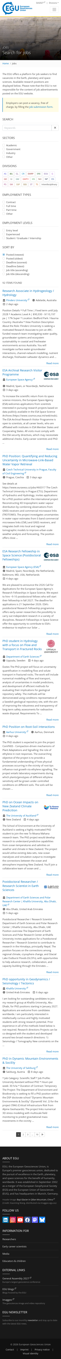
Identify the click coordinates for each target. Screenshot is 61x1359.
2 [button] (23, 1134)
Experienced (13, 234)
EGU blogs (8, 1289)
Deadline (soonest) (16, 262)
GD (5, 179)
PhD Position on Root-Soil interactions (28, 727)
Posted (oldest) (14, 258)
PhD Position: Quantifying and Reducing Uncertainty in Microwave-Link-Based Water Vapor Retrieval (29, 460)
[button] (55, 128)
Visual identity (30, 1353)
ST (31, 184)
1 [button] (18, 1134)
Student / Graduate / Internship (23, 238)
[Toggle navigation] (54, 9)
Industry (10, 153)
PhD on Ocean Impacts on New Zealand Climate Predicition (20, 806)
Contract (11, 202)
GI (11, 179)
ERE (39, 173)
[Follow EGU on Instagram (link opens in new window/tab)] (13, 1220)
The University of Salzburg (20, 1067)
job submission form (41, 106)
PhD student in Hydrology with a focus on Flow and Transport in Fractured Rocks (22, 645)
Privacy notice (42, 1349)
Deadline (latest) (15, 266)
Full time (11, 206)
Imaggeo (7, 1299)
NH (39, 179)
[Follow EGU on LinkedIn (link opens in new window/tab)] (5, 1220)
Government (13, 149)
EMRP (31, 173)
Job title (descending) (17, 274)
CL (17, 173)
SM (11, 184)
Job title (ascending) (17, 270)
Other (9, 156)
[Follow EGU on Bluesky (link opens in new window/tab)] (42, 1220)
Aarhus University (16, 732)
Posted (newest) (15, 254)
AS (5, 173)
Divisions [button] (53, 2)
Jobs (14, 63)
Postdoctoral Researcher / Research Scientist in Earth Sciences (20, 886)
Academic (11, 145)
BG (11, 173)
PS (5, 184)
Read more (52, 363)
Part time (11, 209)
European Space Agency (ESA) (22, 567)
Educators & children (14, 1261)
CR (23, 173)
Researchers (9, 1239)
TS (37, 184)
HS (33, 179)
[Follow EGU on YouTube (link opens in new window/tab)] (20, 1220)
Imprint (24, 1349)
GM (17, 179)
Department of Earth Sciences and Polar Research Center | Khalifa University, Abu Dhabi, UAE (29, 901)
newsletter (33, 1320)
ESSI (46, 173)
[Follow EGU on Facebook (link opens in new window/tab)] (27, 1220)
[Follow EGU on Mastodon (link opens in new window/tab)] (35, 1220)
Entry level (12, 230)
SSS (25, 184)
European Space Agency (19, 379)
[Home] (17, 8)
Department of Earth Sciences (22, 656)
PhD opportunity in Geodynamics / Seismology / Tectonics (26, 981)
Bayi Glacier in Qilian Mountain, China (35, 1199)
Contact (10, 1349)
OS (52, 179)
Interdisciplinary (49, 184)
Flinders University (16, 300)
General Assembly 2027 (15, 1278)
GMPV (26, 179)
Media (5, 1253)
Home (5, 63)
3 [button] (27, 1134)
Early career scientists (14, 1246)
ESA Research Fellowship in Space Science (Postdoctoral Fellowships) (21, 555)
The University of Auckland (21, 815)
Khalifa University (16, 988)
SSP (18, 184)
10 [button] (37, 1134)
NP (46, 179)
